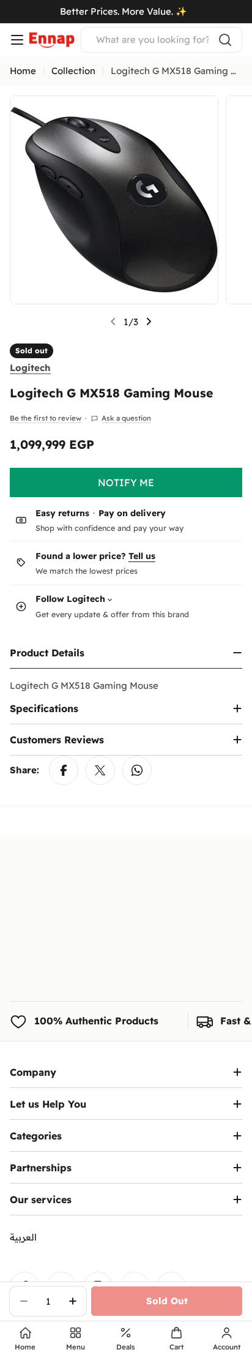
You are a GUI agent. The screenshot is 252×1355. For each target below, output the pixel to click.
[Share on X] (100, 770)
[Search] (225, 39)
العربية (23, 1237)
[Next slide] (148, 321)
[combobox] (161, 40)
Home (23, 71)
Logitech (30, 367)
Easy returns (62, 513)
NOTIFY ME (126, 482)
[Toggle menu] (17, 39)
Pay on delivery (132, 513)
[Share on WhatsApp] (137, 770)
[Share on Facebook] (63, 770)
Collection (73, 71)
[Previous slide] (113, 321)
